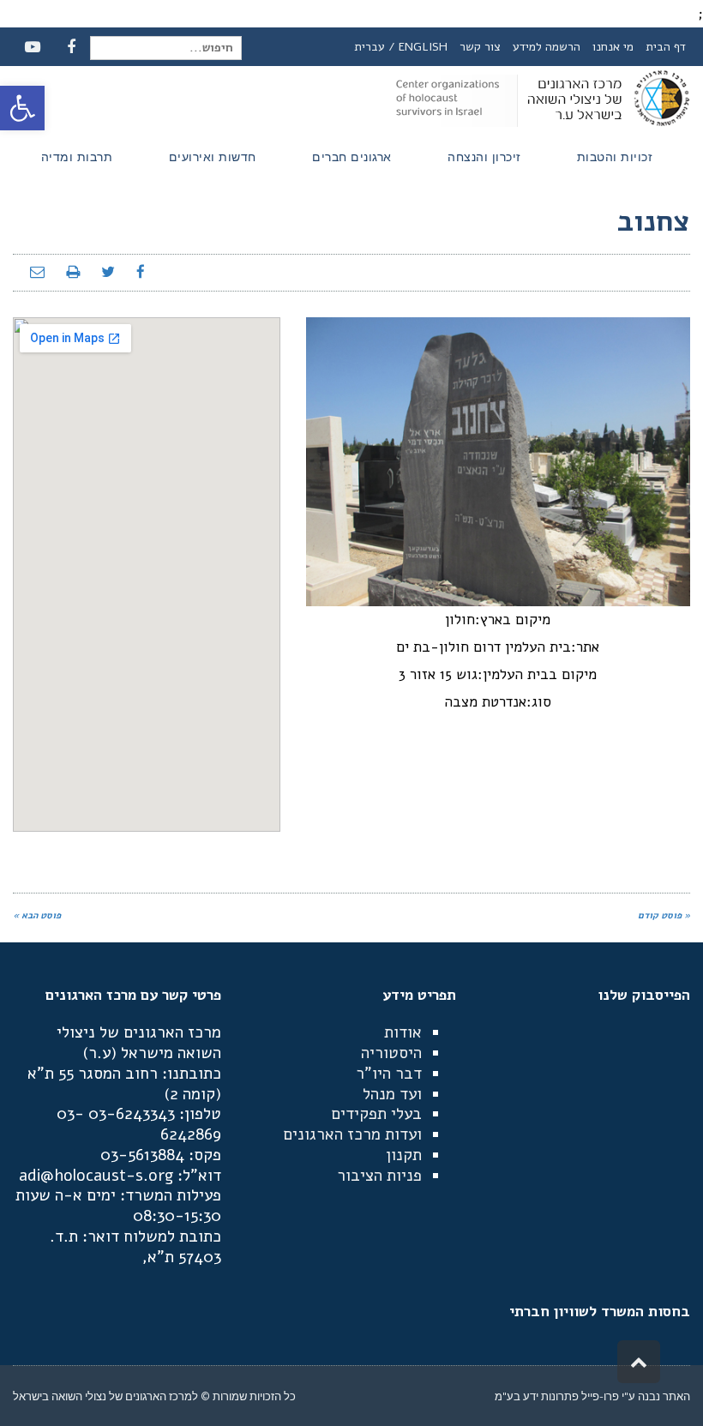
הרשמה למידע (546, 47)
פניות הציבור (379, 1175)
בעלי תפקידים (376, 1114)
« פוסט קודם (664, 915)
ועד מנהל (392, 1094)
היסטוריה (391, 1053)
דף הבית (666, 47)
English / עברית (401, 47)
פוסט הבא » (37, 915)
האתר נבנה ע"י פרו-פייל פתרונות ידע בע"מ (592, 1396)
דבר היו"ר (389, 1073)
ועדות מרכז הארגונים (352, 1134)
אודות (403, 1032)
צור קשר (480, 47)
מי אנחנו (613, 47)
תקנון (404, 1155)
